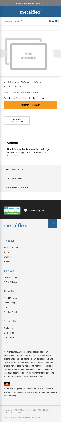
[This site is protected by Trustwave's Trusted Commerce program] (12, 210)
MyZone (7, 256)
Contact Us (8, 328)
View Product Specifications (16, 120)
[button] (57, 53)
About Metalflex (10, 297)
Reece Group (9, 302)
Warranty (36, 417)
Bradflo (7, 261)
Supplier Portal (10, 312)
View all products (11, 247)
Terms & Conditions (12, 417)
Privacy (26, 417)
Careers (7, 307)
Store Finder (9, 332)
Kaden (6, 252)
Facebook (10, 337)
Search (54, 21)
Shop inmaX (30, 105)
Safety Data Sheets (12, 282)
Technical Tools (10, 277)
